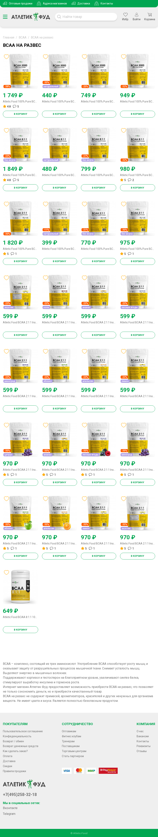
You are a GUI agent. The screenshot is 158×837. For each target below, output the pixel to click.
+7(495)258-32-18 (20, 794)
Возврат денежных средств (20, 746)
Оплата (7, 756)
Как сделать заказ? (15, 751)
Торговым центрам (74, 751)
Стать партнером (73, 756)
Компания (146, 724)
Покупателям (15, 724)
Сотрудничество (77, 724)
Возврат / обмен (13, 741)
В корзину (20, 114)
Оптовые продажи (20, 3)
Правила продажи (14, 771)
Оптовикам (69, 731)
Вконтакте (10, 808)
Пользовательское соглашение (23, 731)
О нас (140, 731)
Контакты (107, 3)
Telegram (9, 814)
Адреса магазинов (55, 3)
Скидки (7, 766)
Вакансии (143, 736)
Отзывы (142, 751)
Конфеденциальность (17, 736)
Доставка (83, 3)
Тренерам (68, 741)
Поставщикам (71, 746)
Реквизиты (143, 746)
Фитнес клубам (71, 736)
